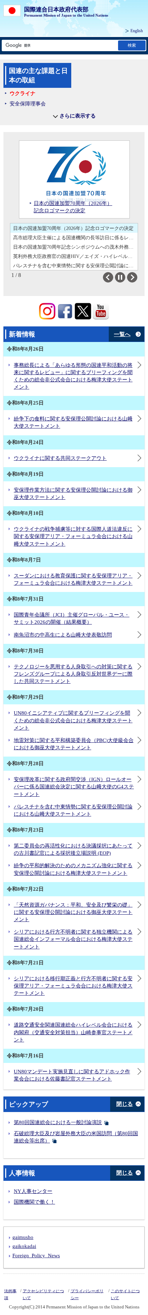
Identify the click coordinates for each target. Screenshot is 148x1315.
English (136, 30)
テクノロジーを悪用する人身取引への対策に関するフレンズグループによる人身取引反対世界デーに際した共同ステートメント (73, 674)
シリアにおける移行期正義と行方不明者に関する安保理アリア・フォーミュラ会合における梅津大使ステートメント (73, 986)
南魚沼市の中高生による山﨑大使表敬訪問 (63, 635)
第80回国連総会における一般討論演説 (58, 1122)
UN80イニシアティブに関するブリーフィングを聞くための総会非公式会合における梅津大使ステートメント (73, 720)
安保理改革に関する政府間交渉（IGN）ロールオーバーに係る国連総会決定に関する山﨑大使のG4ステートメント (74, 787)
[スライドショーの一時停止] (120, 277)
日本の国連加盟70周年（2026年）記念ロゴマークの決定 (73, 228)
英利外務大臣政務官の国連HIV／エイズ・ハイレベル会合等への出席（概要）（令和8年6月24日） (75, 256)
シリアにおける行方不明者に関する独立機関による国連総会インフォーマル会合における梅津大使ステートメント (73, 939)
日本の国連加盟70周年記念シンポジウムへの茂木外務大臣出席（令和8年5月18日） (75, 247)
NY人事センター (33, 1191)
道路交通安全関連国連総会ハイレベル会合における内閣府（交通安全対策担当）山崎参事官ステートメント (73, 1032)
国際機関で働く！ (34, 1202)
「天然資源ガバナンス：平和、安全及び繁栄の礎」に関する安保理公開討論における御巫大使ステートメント (73, 912)
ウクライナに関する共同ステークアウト (60, 458)
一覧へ (122, 334)
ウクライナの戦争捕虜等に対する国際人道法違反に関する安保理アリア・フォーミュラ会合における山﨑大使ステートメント (73, 536)
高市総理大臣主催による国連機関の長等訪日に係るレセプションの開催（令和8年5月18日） (75, 237)
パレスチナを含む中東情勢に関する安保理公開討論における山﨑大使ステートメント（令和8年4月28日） (75, 265)
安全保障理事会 (28, 104)
